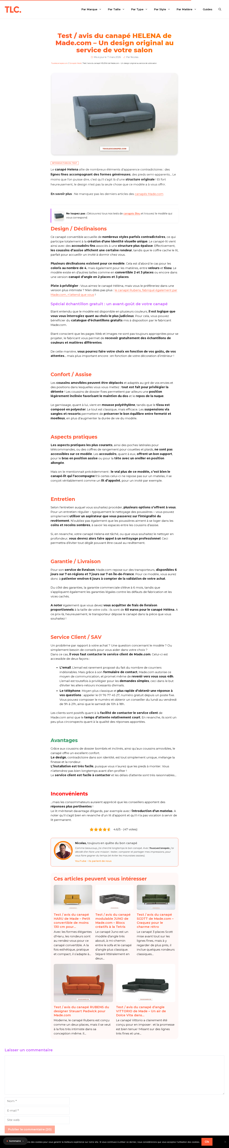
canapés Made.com (149, 194)
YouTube (80, 860)
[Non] (225, 1141)
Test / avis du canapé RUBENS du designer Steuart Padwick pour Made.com (81, 1011)
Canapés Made (75, 63)
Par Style (160, 9)
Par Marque (89, 9)
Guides (207, 9)
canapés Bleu (131, 213)
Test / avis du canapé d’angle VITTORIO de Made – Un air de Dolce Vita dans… (141, 1011)
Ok (207, 1141)
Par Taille (114, 9)
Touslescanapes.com (59, 63)
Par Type (137, 9)
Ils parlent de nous (100, 860)
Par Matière (184, 9)
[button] (219, 9)
